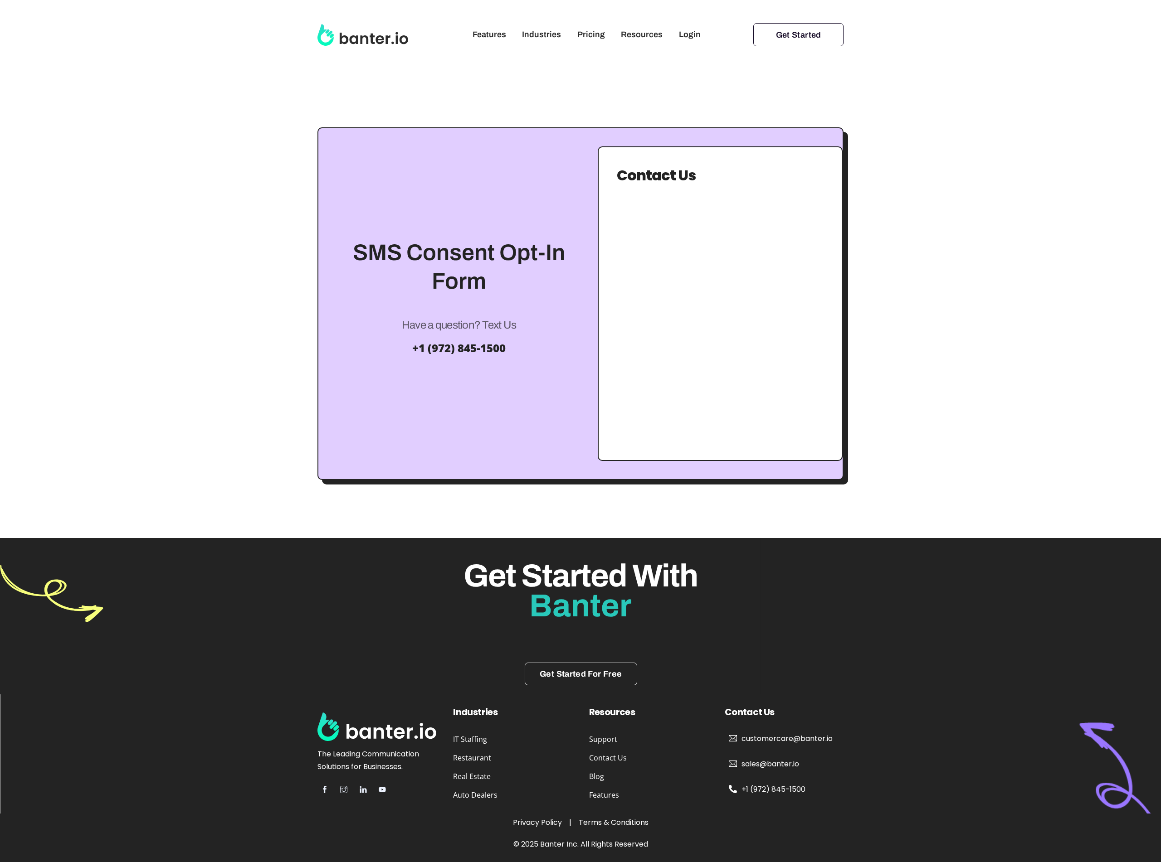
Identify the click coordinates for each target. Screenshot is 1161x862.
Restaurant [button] (472, 758)
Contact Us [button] (608, 758)
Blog (596, 776)
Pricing (591, 34)
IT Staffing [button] (470, 739)
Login (690, 34)
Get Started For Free (581, 673)
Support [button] (603, 739)
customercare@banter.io (787, 738)
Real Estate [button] (472, 776)
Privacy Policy (537, 822)
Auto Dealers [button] (475, 795)
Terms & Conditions (614, 822)
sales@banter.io (770, 764)
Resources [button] (642, 34)
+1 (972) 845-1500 (459, 347)
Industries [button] (541, 34)
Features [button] (604, 795)
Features (489, 34)
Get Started (798, 34)
